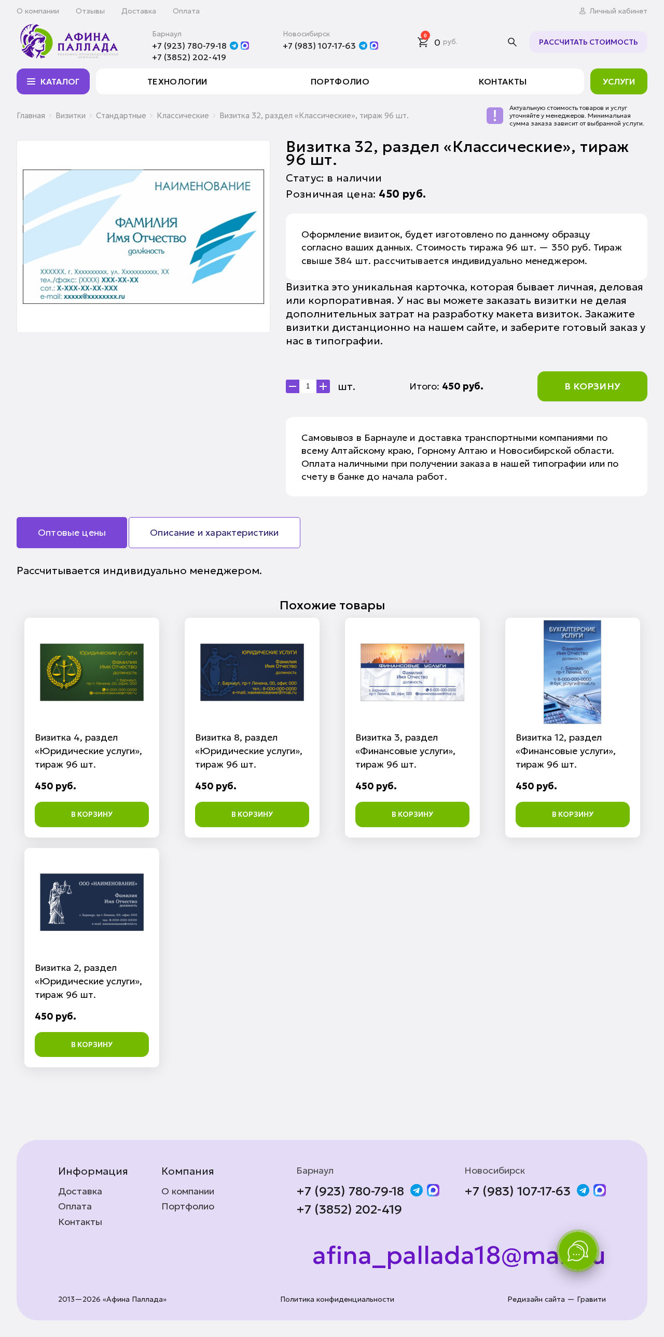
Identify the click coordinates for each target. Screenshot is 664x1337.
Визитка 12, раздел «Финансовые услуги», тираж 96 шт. (566, 750)
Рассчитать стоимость (588, 42)
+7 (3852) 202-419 (189, 57)
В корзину (592, 386)
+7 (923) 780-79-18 (189, 45)
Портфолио (340, 81)
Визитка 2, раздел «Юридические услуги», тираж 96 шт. (88, 981)
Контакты (503, 81)
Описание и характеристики (214, 532)
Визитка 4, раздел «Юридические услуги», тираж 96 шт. (88, 750)
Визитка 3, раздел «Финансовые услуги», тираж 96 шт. (405, 750)
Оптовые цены (72, 532)
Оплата (186, 11)
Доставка (138, 11)
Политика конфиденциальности (337, 1299)
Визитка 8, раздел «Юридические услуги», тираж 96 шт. (248, 750)
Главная (31, 115)
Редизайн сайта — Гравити (556, 1299)
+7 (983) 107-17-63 (319, 45)
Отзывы (90, 11)
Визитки (71, 115)
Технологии (177, 81)
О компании (38, 11)
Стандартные (121, 115)
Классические (183, 115)
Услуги (619, 81)
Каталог (59, 81)
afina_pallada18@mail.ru (459, 1256)
